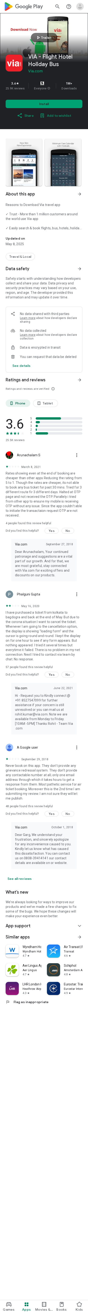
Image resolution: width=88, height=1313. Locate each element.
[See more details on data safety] (22, 365)
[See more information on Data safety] (79, 268)
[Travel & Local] (20, 256)
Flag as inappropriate (27, 1002)
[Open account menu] (80, 6)
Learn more (27, 318)
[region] (44, 86)
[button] (48, 88)
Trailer (43, 37)
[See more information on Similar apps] (79, 937)
